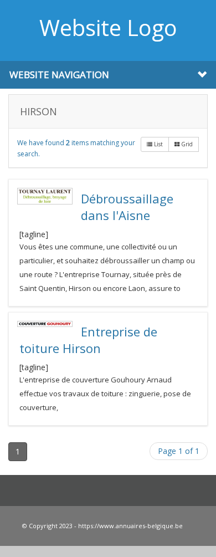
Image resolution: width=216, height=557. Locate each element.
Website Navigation (59, 74)
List (157, 144)
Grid (186, 144)
